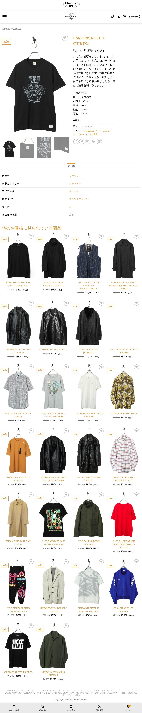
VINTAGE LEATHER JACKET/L (53, 349)
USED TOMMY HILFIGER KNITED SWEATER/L (18, 284)
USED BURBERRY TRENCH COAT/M (18, 543)
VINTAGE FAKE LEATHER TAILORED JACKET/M (53, 479)
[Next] (64, 84)
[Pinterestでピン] (93, 141)
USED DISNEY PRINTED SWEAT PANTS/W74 (18, 610)
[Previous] (6, 84)
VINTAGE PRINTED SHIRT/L (123, 413)
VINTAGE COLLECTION (12, 29)
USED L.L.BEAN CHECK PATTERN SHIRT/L (123, 479)
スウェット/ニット (67, 690)
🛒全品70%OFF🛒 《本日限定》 (71, 5)
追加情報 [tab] (71, 166)
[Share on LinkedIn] (99, 141)
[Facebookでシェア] (76, 141)
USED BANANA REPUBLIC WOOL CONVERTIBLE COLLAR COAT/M (123, 285)
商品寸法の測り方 (129, 693)
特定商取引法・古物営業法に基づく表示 (55, 693)
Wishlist (76, 695)
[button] (4, 16)
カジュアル (75, 183)
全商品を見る (11, 690)
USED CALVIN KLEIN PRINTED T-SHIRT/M (88, 610)
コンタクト (131, 690)
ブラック (74, 175)
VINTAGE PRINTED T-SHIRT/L (18, 672)
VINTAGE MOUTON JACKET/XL (88, 351)
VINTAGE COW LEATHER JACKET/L (89, 479)
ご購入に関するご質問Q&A (107, 693)
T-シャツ (73, 191)
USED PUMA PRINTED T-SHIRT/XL (18, 479)
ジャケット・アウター (30, 690)
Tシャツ (98, 131)
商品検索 (67, 695)
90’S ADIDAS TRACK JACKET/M (123, 610)
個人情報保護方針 (84, 693)
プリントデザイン (78, 199)
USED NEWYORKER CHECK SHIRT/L (18, 415)
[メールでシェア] (87, 141)
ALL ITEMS (89, 131)
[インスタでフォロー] (112, 16)
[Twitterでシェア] (81, 141)
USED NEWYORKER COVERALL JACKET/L (53, 284)
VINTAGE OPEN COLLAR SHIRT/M (53, 674)
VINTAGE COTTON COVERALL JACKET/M (123, 351)
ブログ (121, 690)
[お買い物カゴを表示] (124, 16)
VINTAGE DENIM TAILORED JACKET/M (53, 610)
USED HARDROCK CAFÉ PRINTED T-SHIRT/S (53, 543)
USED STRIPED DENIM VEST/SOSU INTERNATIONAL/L (89, 285)
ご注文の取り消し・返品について (20, 693)
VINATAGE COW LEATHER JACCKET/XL (18, 351)
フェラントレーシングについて (101, 690)
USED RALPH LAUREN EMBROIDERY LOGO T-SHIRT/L (124, 544)
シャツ (45, 690)
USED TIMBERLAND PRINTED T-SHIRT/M (88, 415)
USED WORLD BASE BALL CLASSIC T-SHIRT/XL (53, 415)
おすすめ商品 (91, 134)
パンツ (53, 690)
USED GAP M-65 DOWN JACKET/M (89, 543)
